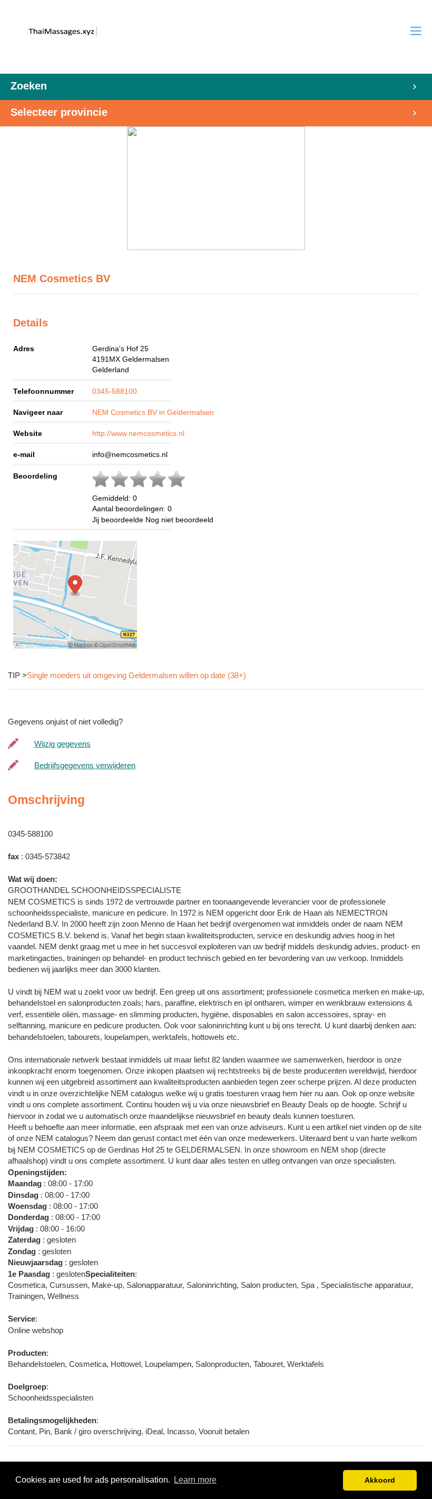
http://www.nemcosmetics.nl (138, 433)
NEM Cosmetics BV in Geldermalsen (153, 412)
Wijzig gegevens (62, 743)
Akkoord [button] (380, 1480)
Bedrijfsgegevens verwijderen (84, 765)
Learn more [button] (195, 1479)
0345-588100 (114, 391)
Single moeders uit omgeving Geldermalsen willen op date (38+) (136, 675)
